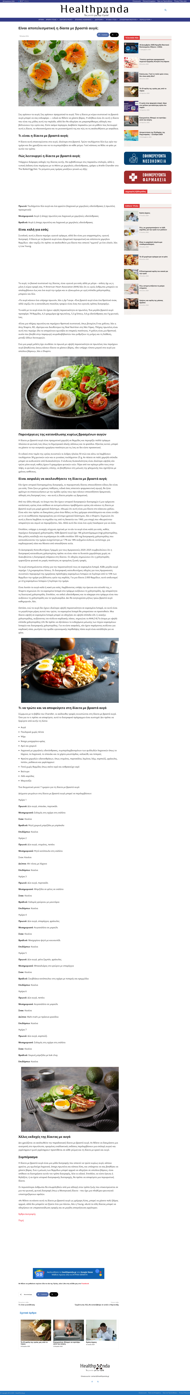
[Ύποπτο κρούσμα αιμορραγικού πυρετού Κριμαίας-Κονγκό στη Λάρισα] (131, 62)
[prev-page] (125, 145)
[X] (98, 1382)
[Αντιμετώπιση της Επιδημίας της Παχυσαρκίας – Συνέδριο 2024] (131, 135)
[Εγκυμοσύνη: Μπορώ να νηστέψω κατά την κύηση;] (68, 1330)
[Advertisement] (68, 189)
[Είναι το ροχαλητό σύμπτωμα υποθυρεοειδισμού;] (131, 245)
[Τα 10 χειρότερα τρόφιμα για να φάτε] (131, 260)
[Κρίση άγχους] (101, 1330)
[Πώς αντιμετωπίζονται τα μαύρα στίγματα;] (131, 289)
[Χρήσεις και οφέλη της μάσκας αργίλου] (131, 303)
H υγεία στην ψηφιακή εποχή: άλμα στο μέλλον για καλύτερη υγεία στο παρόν (153, 105)
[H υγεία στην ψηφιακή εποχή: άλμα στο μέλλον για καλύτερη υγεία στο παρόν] (131, 106)
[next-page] (129, 145)
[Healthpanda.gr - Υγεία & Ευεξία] (95, 10)
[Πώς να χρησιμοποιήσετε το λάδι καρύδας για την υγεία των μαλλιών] (131, 230)
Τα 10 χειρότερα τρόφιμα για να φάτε (153, 257)
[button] (165, 10)
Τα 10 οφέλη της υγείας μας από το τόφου (34, 1343)
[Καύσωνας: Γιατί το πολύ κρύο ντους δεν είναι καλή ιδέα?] (131, 77)
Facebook (85, 1283)
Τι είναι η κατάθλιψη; (26, 1305)
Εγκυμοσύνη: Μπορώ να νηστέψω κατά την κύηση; (66, 1343)
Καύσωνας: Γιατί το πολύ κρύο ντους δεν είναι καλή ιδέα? (153, 75)
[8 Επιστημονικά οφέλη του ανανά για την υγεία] (131, 274)
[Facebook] (92, 1382)
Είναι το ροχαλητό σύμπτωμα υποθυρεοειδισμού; (150, 243)
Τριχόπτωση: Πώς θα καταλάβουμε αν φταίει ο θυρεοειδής (97, 1305)
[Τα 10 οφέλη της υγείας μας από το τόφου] (36, 1330)
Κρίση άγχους (91, 1342)
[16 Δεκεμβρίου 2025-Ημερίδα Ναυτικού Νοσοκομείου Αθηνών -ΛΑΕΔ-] (131, 48)
